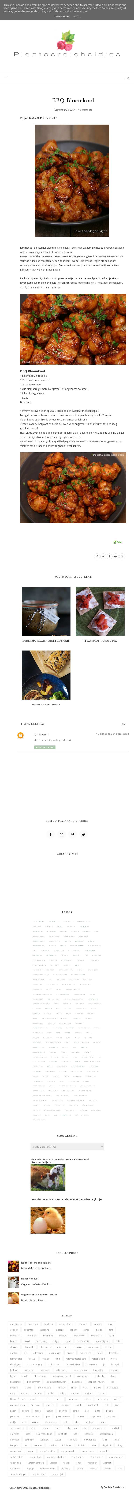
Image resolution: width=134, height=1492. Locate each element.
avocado (51, 931)
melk (93, 1009)
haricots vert (60, 975)
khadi (59, 989)
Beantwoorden (45, 747)
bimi (96, 931)
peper (67, 1033)
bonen (68, 941)
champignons (94, 946)
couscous (37, 955)
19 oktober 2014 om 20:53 (112, 733)
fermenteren (39, 965)
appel (60, 926)
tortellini (91, 1076)
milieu (59, 1013)
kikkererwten (73, 989)
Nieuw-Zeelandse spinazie (55, 1018)
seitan (54, 1057)
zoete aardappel (62, 1115)
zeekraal (95, 1110)
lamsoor (37, 1009)
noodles (77, 1018)
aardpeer (68, 921)
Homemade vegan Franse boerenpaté (46, 641)
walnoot (73, 1105)
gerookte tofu (66, 970)
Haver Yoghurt (30, 1278)
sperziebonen (78, 1066)
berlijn (75, 931)
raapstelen (38, 1047)
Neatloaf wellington (46, 705)
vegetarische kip (75, 1100)
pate (49, 1033)
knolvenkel (79, 994)
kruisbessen (94, 1004)
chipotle (45, 951)
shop (75, 1057)
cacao (63, 946)
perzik (36, 1037)
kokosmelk (38, 999)
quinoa (97, 1042)
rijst (63, 1052)
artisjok (71, 926)
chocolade (59, 951)
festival (54, 965)
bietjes (86, 931)
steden (63, 1071)
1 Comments (85, 109)
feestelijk (93, 960)
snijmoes (66, 1062)
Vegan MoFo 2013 (31, 118)
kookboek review (41, 1004)
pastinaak (38, 1033)
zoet (47, 1115)
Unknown (41, 734)
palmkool (57, 1028)
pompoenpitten (53, 1042)
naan (35, 1018)
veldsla (93, 1100)
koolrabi (67, 1004)
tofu (66, 1076)
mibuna (47, 1013)
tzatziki (51, 1081)
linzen (48, 1009)
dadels (64, 955)
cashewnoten (77, 946)
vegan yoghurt (40, 1100)
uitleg (86, 1081)
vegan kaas (38, 1091)
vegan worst (80, 1096)
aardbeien (54, 921)
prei (67, 1042)
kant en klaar (69, 984)
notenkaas (38, 1023)
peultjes (47, 1037)
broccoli (79, 941)
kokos (92, 994)
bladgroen (54, 936)
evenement (66, 960)
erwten (53, 960)
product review (81, 1042)
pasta (97, 1028)
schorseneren (40, 1057)
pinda (59, 1037)
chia (35, 951)
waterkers (87, 1105)
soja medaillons (92, 1062)
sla (99, 1057)
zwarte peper (82, 1115)
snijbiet (53, 1062)
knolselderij (62, 994)
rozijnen (74, 1052)
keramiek (37, 989)
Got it (77, 16)
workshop (70, 1110)
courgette (90, 951)
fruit (77, 965)
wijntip (36, 1110)
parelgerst (84, 1028)
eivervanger (39, 960)
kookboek (93, 999)
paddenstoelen (40, 1028)
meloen (36, 1013)
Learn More (61, 16)
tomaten (77, 1076)
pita (68, 1037)
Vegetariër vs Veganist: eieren (39, 1294)
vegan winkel (63, 1096)
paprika (70, 1028)
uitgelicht (73, 1081)
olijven (51, 1023)
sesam (65, 1057)
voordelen (59, 1105)
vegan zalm (57, 1100)
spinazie (37, 1071)
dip (86, 955)
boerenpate (55, 941)
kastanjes (85, 984)
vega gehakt (39, 1086)
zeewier (37, 1115)
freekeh (67, 965)
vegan (52, 1086)
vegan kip (53, 1091)
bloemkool (69, 936)
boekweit (83, 936)
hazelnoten (39, 979)
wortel (83, 1110)
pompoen (37, 1042)
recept (84, 1047)
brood (91, 941)
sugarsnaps (93, 1071)
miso (68, 1013)
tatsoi (45, 1076)
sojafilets (38, 1066)
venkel (36, 1105)
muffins (79, 1013)
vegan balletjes (67, 1086)
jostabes (87, 979)
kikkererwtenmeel (42, 994)
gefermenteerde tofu (44, 970)
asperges (84, 926)
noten (89, 1018)
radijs (65, 1047)
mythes (91, 1013)
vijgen (47, 1105)
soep (77, 1062)
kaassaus (37, 984)
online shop (65, 1023)
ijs (50, 979)
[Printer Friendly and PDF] (117, 541)
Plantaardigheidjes (40, 1487)
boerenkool (38, 941)
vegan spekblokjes (42, 1096)
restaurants (39, 1052)
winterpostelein (52, 1110)
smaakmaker (39, 1062)
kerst (49, 989)
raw (75, 1047)
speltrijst (62, 1066)
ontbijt (79, 1023)
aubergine (38, 931)
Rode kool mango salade (36, 1262)
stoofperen (77, 1071)
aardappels (38, 921)
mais (58, 1009)
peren (89, 1033)
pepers (78, 1033)
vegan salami (68, 1091)
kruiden (80, 1004)
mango (68, 1009)
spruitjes (50, 1071)
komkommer (53, 999)
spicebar (94, 1066)
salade (87, 1052)
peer (58, 1033)
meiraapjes (81, 1009)
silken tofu (87, 1057)
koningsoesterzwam (74, 999)
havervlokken (78, 975)
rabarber (53, 1047)
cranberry (51, 955)
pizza (77, 1037)
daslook (76, 955)
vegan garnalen (88, 1086)
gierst (80, 970)
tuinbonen (38, 1081)
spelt (50, 1066)
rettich (53, 1052)
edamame (97, 955)
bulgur (52, 946)
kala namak (52, 984)
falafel (80, 960)
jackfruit (74, 979)
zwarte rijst (39, 1120)
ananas (49, 926)
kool (56, 1004)
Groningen (93, 970)
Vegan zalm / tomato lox (100, 641)
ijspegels (60, 979)
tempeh (56, 1076)
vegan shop (85, 1091)
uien (62, 1081)
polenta (88, 1037)
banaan (63, 931)
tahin (35, 1076)
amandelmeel (84, 921)
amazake (37, 926)
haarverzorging (41, 975)
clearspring (74, 951)
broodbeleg (38, 946)
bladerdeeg (39, 936)
